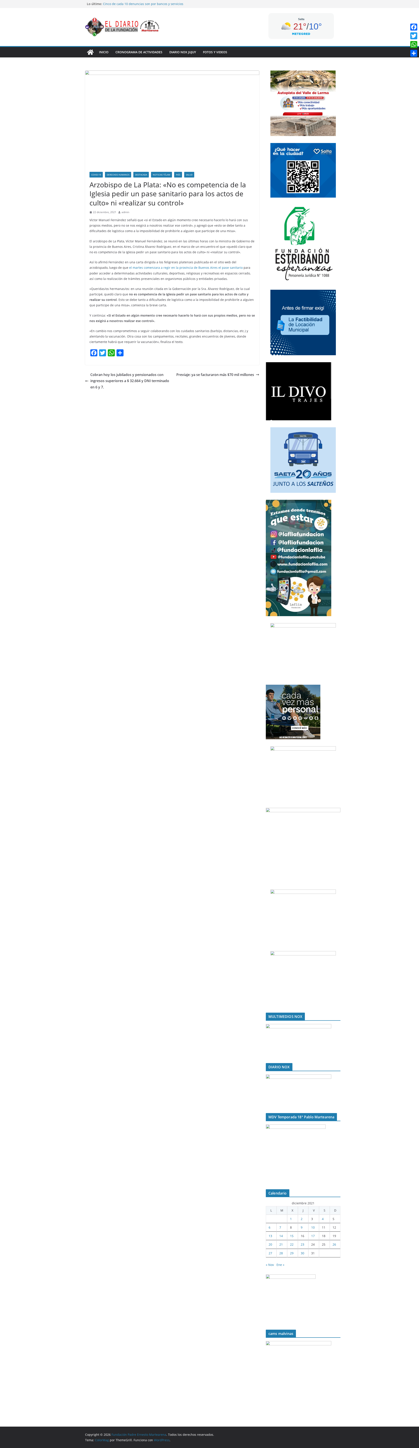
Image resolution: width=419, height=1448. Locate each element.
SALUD (189, 174)
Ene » (280, 1265)
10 (313, 1227)
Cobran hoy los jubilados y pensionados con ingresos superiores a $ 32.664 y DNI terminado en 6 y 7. (129, 381)
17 (313, 1236)
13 (270, 1236)
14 (281, 1236)
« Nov (270, 1265)
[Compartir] (413, 53)
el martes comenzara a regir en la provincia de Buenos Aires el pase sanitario (186, 267)
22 (292, 1244)
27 (270, 1253)
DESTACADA (141, 174)
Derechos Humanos (118, 174)
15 (292, 1236)
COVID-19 (96, 174)
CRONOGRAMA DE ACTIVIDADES (138, 52)
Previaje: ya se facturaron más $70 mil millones (215, 374)
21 (281, 1244)
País (178, 174)
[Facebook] (413, 27)
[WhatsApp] (413, 44)
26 (334, 1244)
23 (302, 1244)
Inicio (103, 52)
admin (125, 212)
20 (270, 1244)
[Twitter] (413, 35)
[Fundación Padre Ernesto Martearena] (90, 52)
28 (281, 1253)
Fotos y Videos (215, 52)
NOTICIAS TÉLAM (161, 174)
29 (292, 1253)
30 (302, 1253)
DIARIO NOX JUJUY (182, 52)
